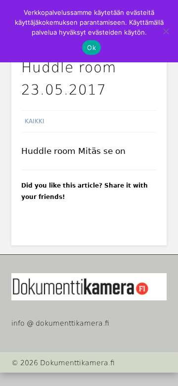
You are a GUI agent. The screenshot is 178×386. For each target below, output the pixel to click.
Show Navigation (159, 88)
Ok (91, 47)
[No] (166, 31)
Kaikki (34, 121)
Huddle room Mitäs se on (73, 151)
